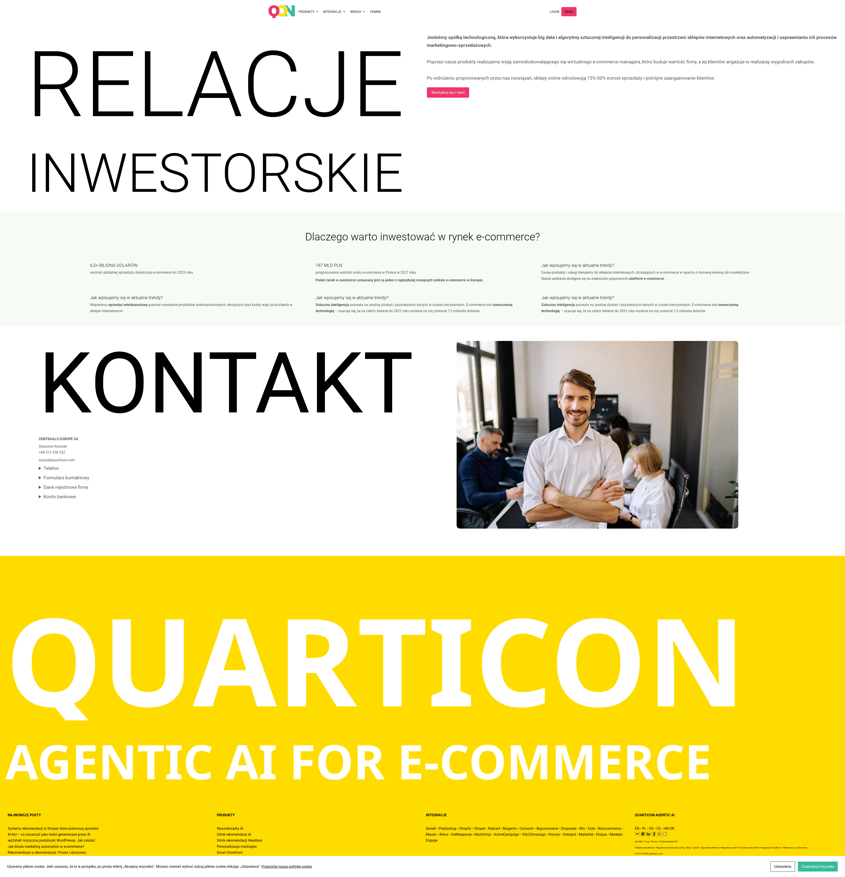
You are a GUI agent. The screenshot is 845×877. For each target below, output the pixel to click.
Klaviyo (554, 834)
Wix (582, 828)
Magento (510, 828)
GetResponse (461, 834)
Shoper (479, 828)
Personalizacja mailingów (237, 846)
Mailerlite (586, 834)
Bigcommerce (547, 828)
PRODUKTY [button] (306, 11)
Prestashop (447, 828)
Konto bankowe (60, 496)
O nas (646, 841)
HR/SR (669, 828)
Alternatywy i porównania (795, 847)
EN (637, 828)
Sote (591, 828)
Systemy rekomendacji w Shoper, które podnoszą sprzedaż (53, 828)
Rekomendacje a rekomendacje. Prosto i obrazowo (47, 852)
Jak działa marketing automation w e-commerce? (46, 846)
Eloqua (601, 834)
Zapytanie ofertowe (710, 847)
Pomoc (654, 841)
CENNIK (375, 11)
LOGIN (554, 11)
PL (644, 828)
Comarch (527, 828)
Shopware (568, 828)
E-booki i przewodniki (748, 847)
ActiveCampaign (506, 834)
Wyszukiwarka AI (230, 828)
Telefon (51, 468)
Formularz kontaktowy (66, 477)
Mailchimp (482, 834)
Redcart (494, 828)
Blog (689, 847)
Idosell (431, 828)
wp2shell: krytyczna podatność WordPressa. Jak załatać (51, 840)
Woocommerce (609, 828)
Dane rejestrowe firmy (66, 487)
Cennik (696, 847)
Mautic (431, 834)
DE (651, 828)
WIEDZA (355, 11)
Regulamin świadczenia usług (670, 847)
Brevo (443, 834)
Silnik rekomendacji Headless (239, 840)
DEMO (569, 11)
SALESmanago (534, 834)
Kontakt (638, 841)
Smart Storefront (230, 852)
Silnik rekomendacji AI (234, 834)
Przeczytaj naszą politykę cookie (286, 866)
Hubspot (569, 834)
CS (658, 828)
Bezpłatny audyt (729, 847)
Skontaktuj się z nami (448, 92)
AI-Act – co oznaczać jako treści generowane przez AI (49, 834)
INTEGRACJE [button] (332, 11)
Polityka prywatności (645, 847)
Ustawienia (782, 866)
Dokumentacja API (668, 841)
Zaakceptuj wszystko (817, 866)
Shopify (465, 828)
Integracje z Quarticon (770, 847)
